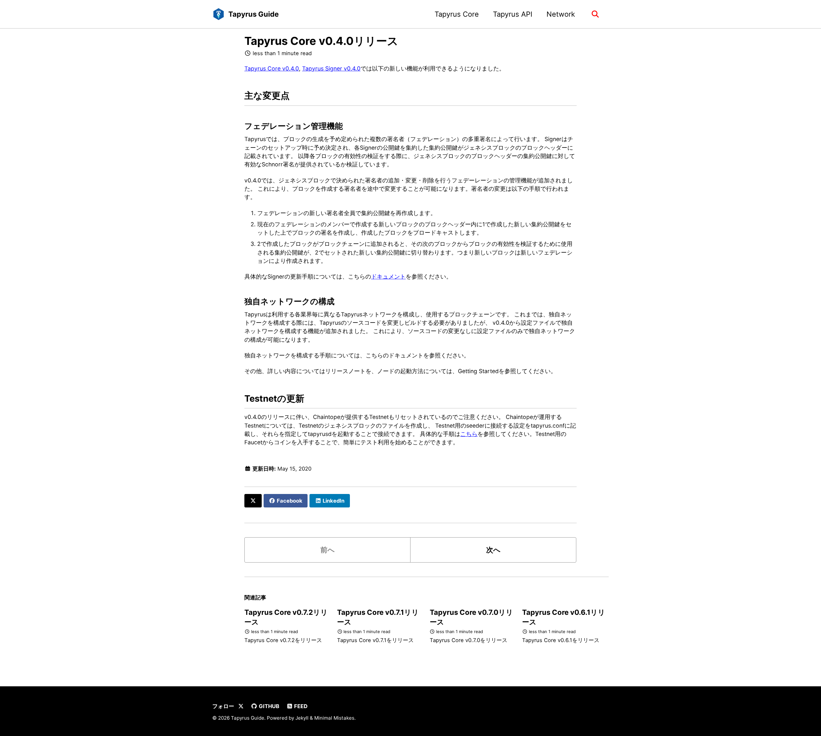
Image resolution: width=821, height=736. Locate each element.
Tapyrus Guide (253, 14)
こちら (469, 434)
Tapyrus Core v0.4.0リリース (321, 40)
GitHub (268, 706)
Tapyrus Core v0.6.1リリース (563, 617)
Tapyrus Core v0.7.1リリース (378, 617)
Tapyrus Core (457, 14)
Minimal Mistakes (334, 718)
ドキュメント (388, 276)
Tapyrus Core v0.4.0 (271, 68)
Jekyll (302, 718)
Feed (300, 706)
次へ (493, 550)
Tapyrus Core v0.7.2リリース (286, 617)
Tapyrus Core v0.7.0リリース (471, 617)
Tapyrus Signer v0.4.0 (331, 68)
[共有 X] (253, 500)
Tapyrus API (512, 14)
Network (560, 14)
